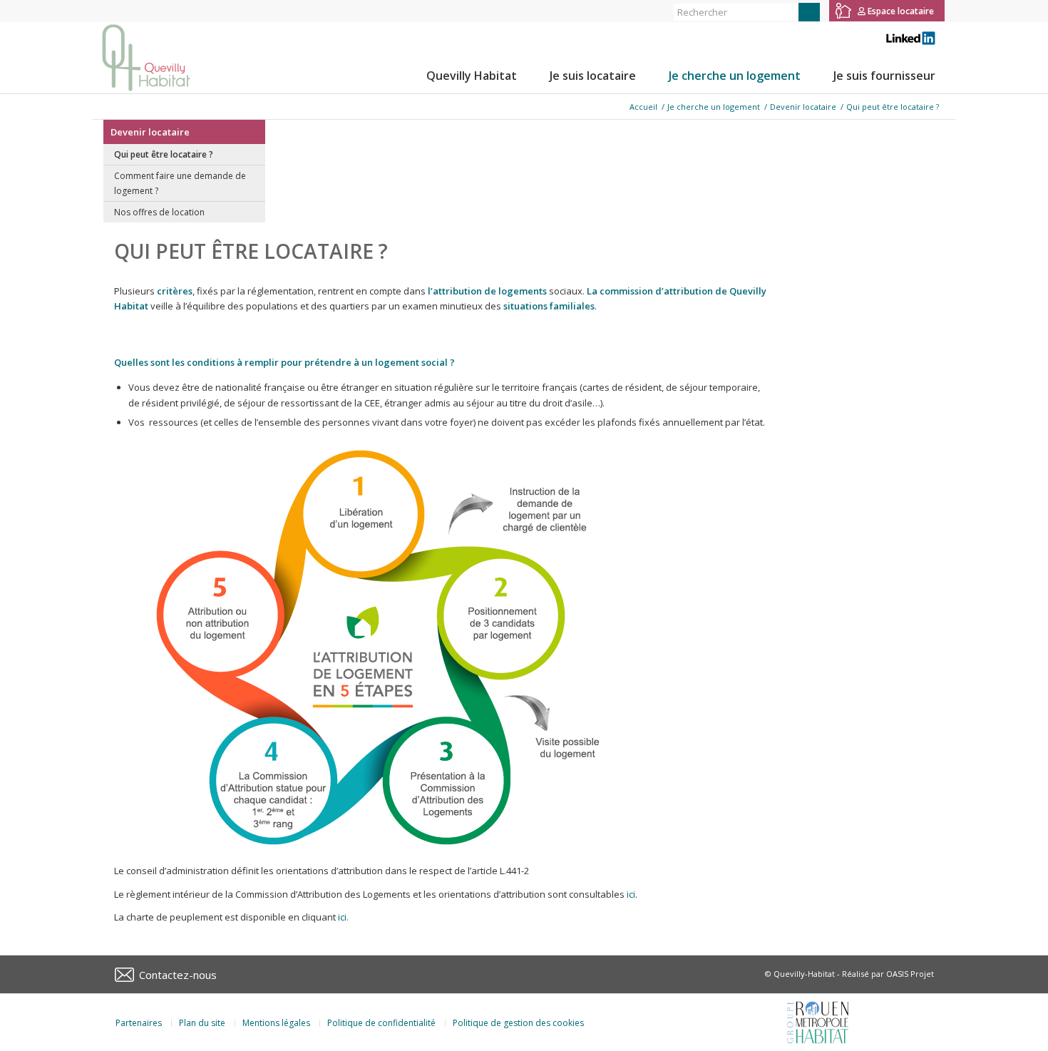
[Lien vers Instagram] (118, 10)
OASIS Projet (910, 973)
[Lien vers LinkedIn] (139, 10)
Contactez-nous (178, 975)
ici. (343, 917)
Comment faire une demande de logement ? (180, 183)
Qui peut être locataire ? (163, 154)
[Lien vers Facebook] (96, 10)
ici (631, 894)
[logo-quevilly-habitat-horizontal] (146, 57)
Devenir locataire (150, 131)
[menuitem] (471, 75)
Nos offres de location (159, 212)
